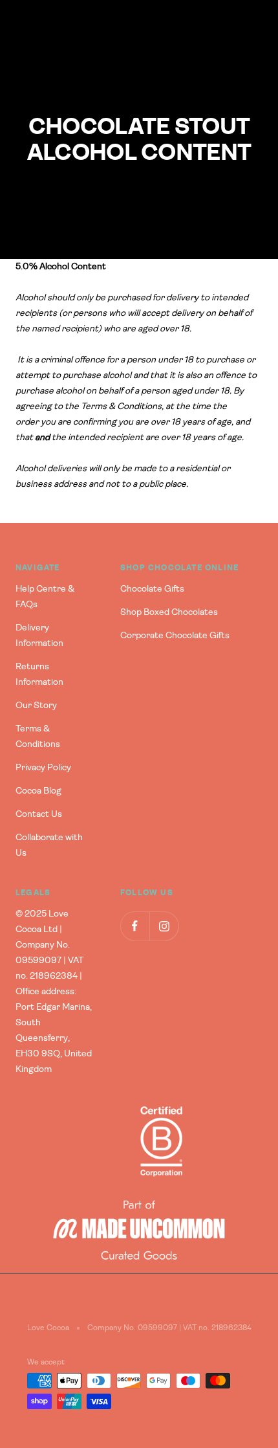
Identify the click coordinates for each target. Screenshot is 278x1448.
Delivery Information (39, 635)
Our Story (36, 705)
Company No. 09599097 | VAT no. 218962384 (169, 1327)
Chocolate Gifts (152, 589)
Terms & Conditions (38, 736)
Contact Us (39, 814)
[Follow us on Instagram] (163, 926)
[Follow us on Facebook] (134, 926)
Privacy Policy (43, 767)
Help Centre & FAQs (45, 597)
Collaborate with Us (49, 845)
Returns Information (39, 674)
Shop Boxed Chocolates (169, 612)
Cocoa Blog (38, 791)
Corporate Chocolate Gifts (175, 635)
